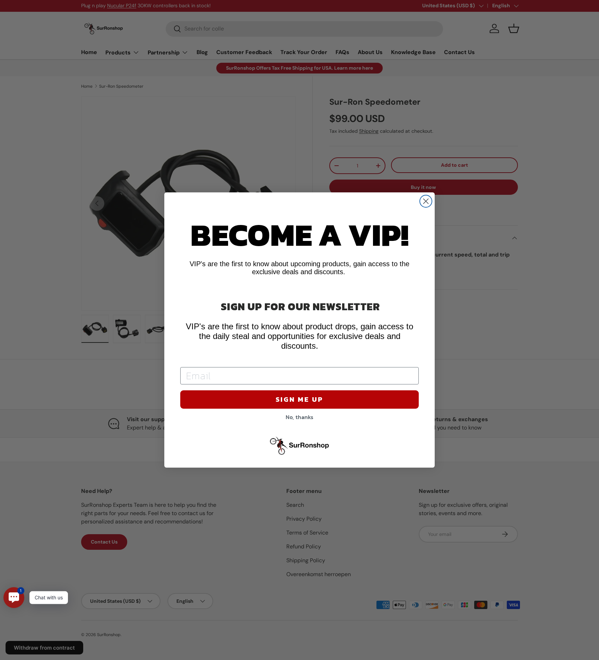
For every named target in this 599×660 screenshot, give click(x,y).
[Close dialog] (426, 201)
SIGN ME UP (299, 399)
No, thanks (299, 417)
